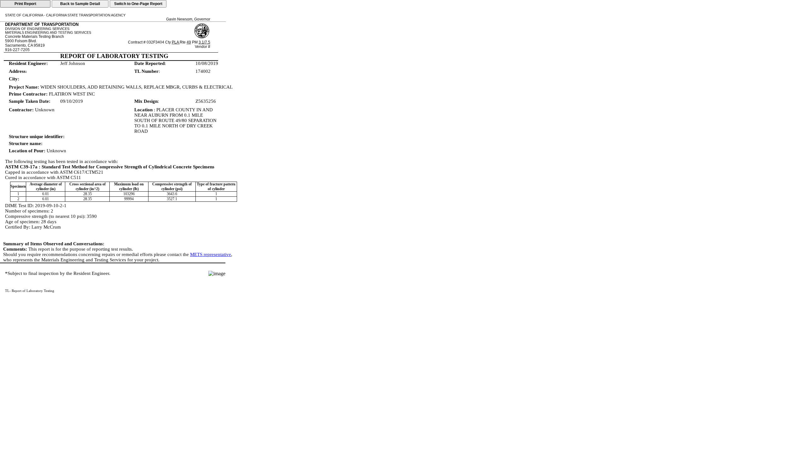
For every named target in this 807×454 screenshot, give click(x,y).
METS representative (210, 254)
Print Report (25, 4)
